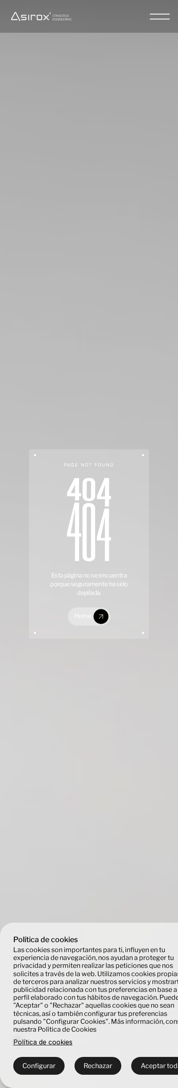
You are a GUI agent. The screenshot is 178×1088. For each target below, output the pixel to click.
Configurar (38, 1066)
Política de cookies (42, 1042)
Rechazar (98, 1066)
